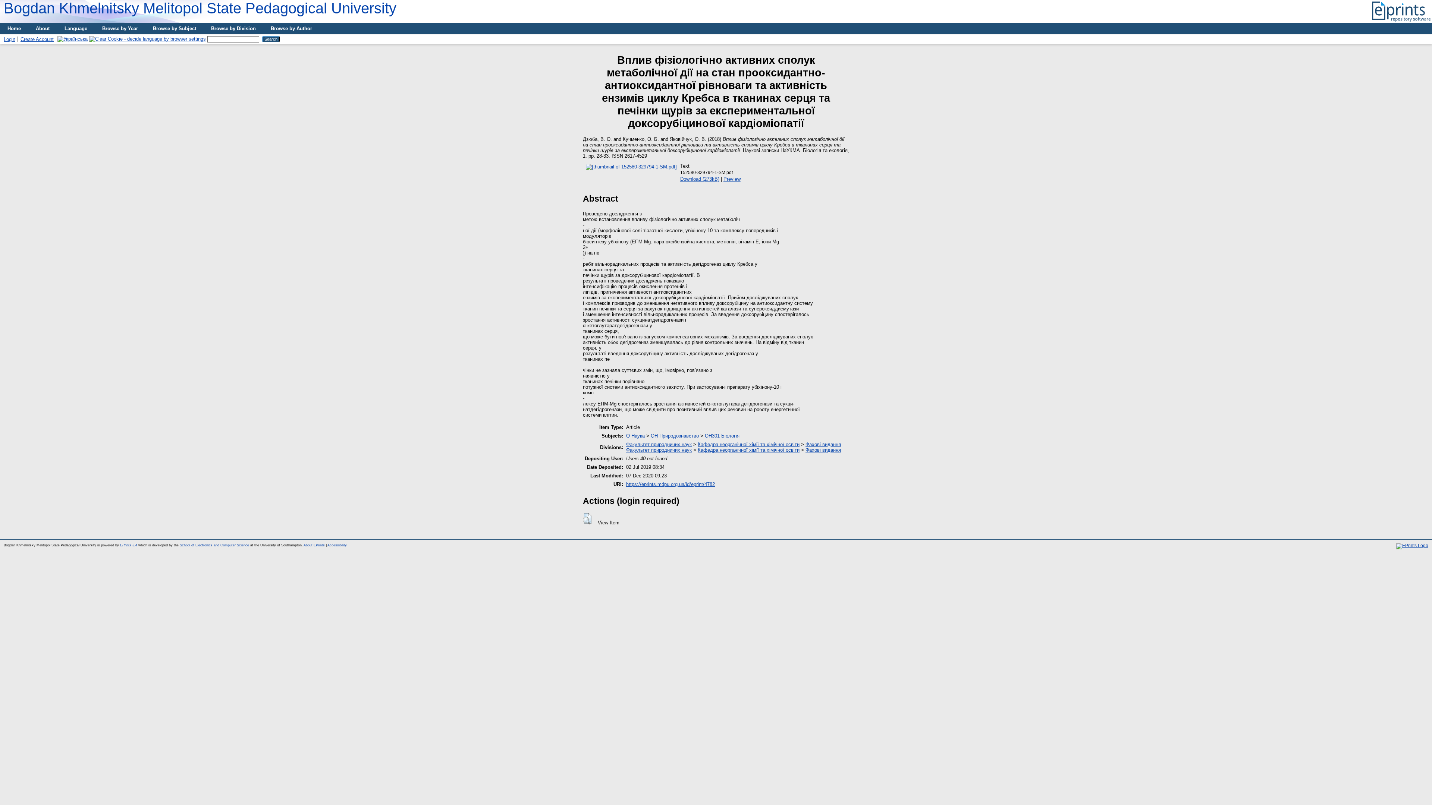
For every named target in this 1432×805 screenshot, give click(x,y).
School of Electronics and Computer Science (214, 545)
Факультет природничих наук (659, 444)
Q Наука (635, 436)
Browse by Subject (174, 28)
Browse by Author (291, 28)
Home (14, 28)
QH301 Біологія (722, 436)
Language (76, 28)
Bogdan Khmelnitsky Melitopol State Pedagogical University (200, 8)
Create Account (37, 39)
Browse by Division (233, 28)
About (43, 28)
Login (9, 39)
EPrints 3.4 (128, 545)
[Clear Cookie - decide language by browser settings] (147, 39)
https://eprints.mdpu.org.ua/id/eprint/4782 (670, 484)
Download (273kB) (699, 179)
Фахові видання (823, 444)
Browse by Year (120, 28)
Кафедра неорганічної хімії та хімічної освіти (749, 444)
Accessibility (337, 545)
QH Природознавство (675, 436)
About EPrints (314, 545)
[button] (587, 518)
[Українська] (72, 39)
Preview (732, 179)
